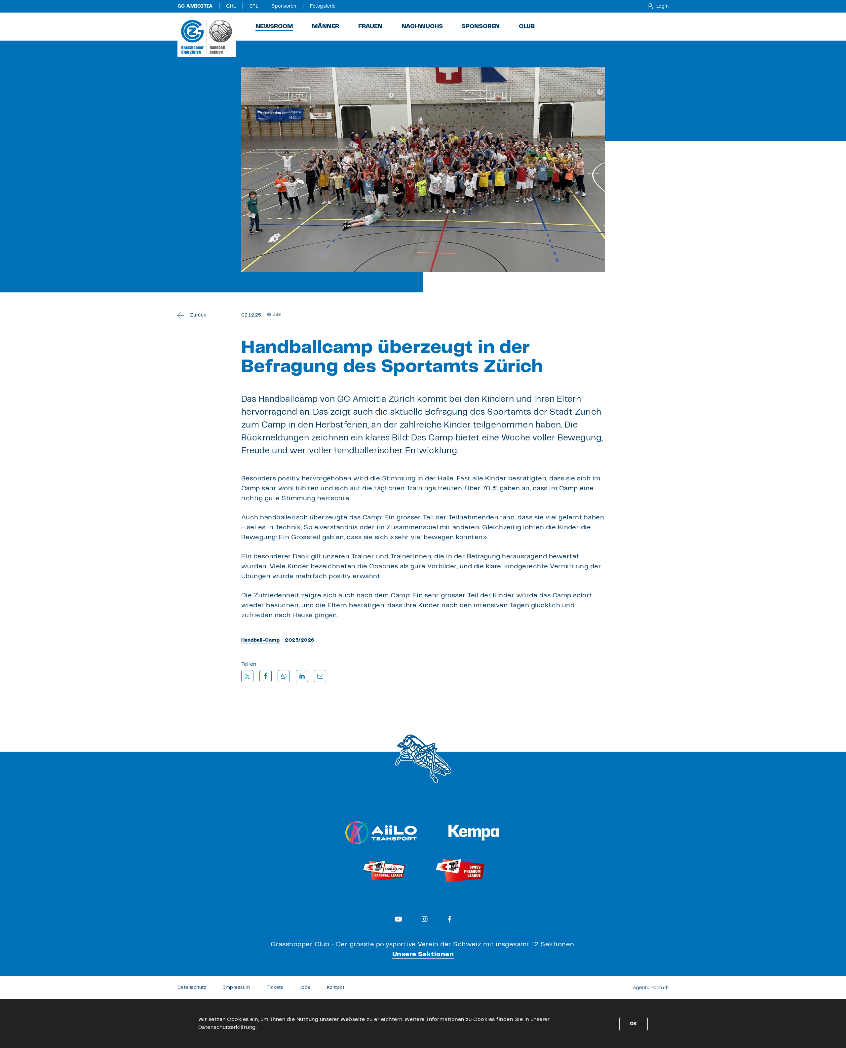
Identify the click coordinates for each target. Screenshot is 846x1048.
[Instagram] (425, 919)
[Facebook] (449, 919)
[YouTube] (398, 919)
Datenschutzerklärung (227, 1027)
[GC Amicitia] (206, 36)
